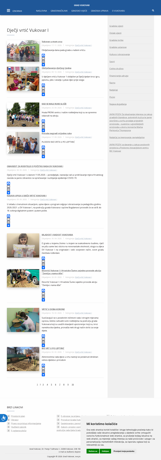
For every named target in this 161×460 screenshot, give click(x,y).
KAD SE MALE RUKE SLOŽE (54, 104)
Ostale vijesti (115, 33)
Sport (112, 61)
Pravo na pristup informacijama (26, 423)
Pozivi (112, 97)
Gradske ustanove (118, 47)
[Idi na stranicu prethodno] (33, 384)
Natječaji (113, 90)
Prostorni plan (18, 416)
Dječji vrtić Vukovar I (83, 45)
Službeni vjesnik (18, 427)
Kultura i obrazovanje (119, 54)
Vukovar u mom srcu (52, 41)
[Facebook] (73, 55)
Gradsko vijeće (79, 10)
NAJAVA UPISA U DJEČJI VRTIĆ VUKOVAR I (27, 195)
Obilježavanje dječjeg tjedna (56, 68)
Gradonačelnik (59, 10)
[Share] (73, 64)
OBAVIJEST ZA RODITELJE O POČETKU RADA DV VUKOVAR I (35, 166)
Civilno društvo (116, 68)
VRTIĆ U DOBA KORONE (53, 309)
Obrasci (14, 419)
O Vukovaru (118, 10)
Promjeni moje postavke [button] (124, 451)
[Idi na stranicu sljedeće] (77, 384)
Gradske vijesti (116, 26)
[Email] (73, 58)
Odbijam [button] (105, 451)
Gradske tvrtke (116, 40)
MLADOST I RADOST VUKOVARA (57, 234)
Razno (112, 82)
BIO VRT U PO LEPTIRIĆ (53, 348)
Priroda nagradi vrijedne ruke (57, 133)
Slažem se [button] (93, 451)
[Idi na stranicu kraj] (80, 384)
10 (73, 384)
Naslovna (41, 10)
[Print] (73, 61)
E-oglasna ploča (18, 430)
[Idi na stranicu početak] (30, 384)
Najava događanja (118, 104)
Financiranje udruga (118, 75)
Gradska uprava (99, 10)
